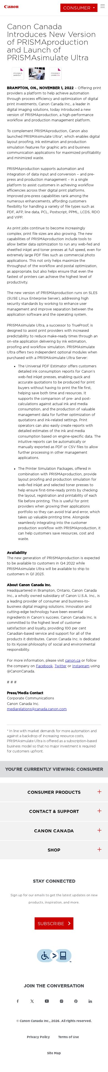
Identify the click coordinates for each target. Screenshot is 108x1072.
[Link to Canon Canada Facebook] (17, 1001)
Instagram (80, 666)
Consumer (77, 8)
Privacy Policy (38, 1037)
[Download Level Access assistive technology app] (54, 956)
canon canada (54, 831)
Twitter (60, 666)
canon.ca (72, 660)
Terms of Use (68, 1037)
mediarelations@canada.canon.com (37, 709)
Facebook (44, 666)
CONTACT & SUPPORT (54, 811)
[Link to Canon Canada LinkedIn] (90, 1001)
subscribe (55, 923)
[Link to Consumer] (11, 6)
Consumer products (54, 792)
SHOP (54, 850)
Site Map (54, 1053)
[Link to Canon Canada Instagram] (61, 1001)
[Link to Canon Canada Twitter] (32, 1001)
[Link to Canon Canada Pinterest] (76, 1001)
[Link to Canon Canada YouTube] (47, 1001)
